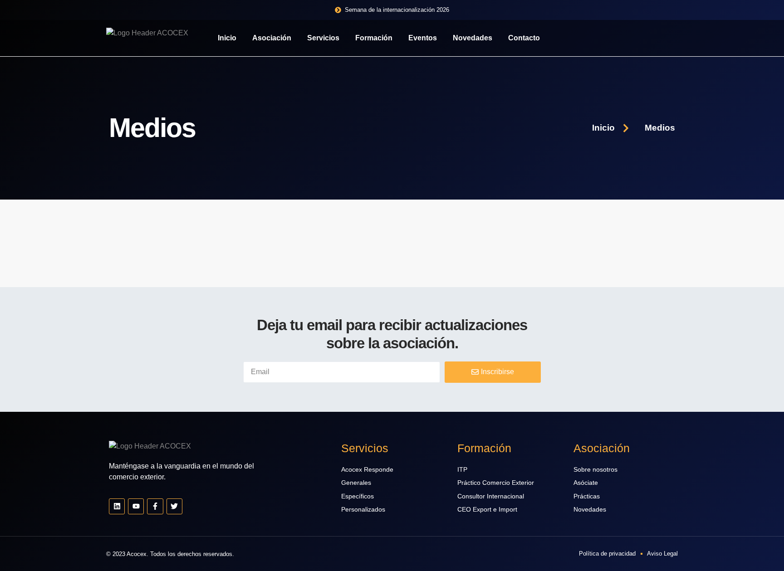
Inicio (227, 38)
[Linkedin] (117, 506)
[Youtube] (136, 506)
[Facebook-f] (155, 506)
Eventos (422, 38)
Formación (373, 38)
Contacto (524, 38)
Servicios (323, 38)
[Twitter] (174, 506)
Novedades (472, 38)
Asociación (271, 38)
